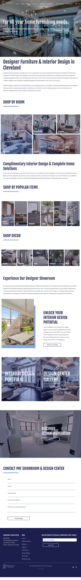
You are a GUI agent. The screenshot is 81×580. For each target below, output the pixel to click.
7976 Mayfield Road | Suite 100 (10, 540)
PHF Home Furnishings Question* (17, 507)
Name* (10, 479)
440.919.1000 (6, 538)
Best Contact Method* (14, 500)
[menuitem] (17, 3)
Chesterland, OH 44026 (9, 542)
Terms (42, 568)
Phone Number (12, 493)
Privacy (38, 568)
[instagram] (76, 4)
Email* (9, 486)
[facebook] (79, 4)
